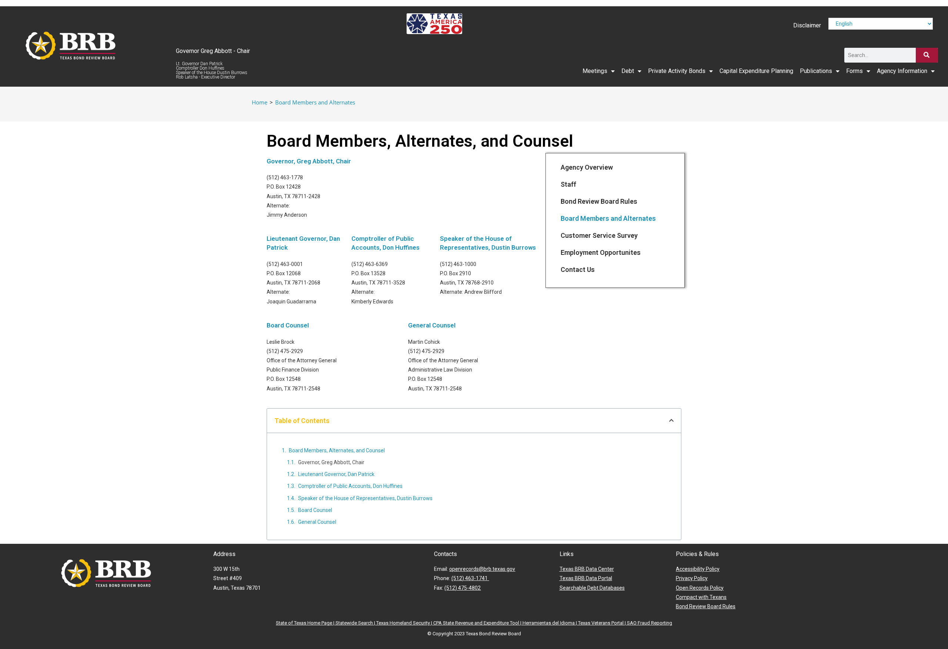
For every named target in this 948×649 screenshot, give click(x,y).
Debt (627, 70)
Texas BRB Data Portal (586, 578)
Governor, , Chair (309, 161)
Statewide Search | (356, 623)
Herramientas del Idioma (549, 623)
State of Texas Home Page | (306, 623)
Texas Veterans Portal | (602, 623)
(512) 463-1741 (470, 578)
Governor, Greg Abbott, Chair (331, 462)
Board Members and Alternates (315, 102)
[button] (671, 420)
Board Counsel (288, 325)
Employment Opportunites (601, 252)
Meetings (595, 70)
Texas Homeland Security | (404, 623)
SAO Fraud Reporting (649, 623)
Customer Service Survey (599, 235)
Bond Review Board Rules (599, 201)
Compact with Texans (701, 597)
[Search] (927, 55)
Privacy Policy (692, 578)
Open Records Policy (700, 588)
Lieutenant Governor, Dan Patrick (336, 474)
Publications (816, 70)
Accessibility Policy (698, 569)
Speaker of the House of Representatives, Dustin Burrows (365, 498)
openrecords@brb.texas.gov (482, 569)
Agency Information (902, 70)
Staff (568, 184)
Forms (854, 70)
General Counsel (431, 325)
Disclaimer (807, 25)
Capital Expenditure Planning (756, 70)
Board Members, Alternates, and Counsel (337, 450)
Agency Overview (587, 167)
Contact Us (578, 269)
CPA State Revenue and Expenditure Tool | (478, 623)
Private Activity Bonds (676, 70)
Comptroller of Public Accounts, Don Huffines (350, 486)
